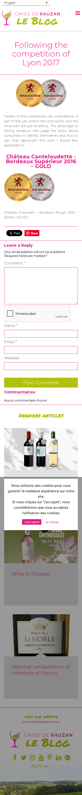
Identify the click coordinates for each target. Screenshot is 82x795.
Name (10, 326)
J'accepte (32, 522)
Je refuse (51, 522)
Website (11, 358)
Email (10, 342)
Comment (14, 263)
